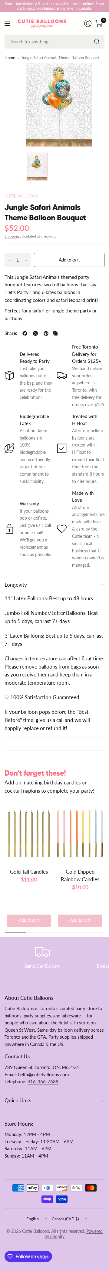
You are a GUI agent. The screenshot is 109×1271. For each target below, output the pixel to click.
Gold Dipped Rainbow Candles (80, 875)
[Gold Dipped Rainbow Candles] (80, 832)
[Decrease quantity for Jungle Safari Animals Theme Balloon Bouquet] (9, 260)
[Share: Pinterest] (46, 333)
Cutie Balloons (21, 196)
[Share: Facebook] (25, 333)
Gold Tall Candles (29, 871)
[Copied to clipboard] (55, 333)
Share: (11, 333)
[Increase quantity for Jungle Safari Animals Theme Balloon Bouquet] (26, 260)
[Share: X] (35, 333)
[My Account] (87, 23)
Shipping (12, 236)
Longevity (16, 585)
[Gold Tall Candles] (29, 832)
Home (10, 58)
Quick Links (18, 1100)
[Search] (96, 42)
